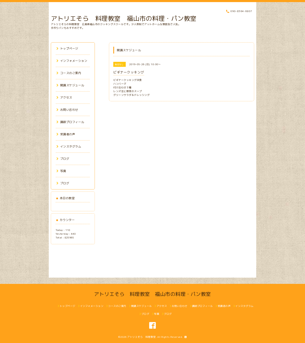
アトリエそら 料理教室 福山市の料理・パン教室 (123, 18)
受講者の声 (67, 134)
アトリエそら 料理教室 (141, 337)
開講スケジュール (72, 85)
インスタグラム (70, 146)
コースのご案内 (70, 73)
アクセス (66, 97)
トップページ (69, 48)
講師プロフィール (72, 122)
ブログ (64, 159)
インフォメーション (73, 61)
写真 (63, 171)
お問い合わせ (69, 110)
